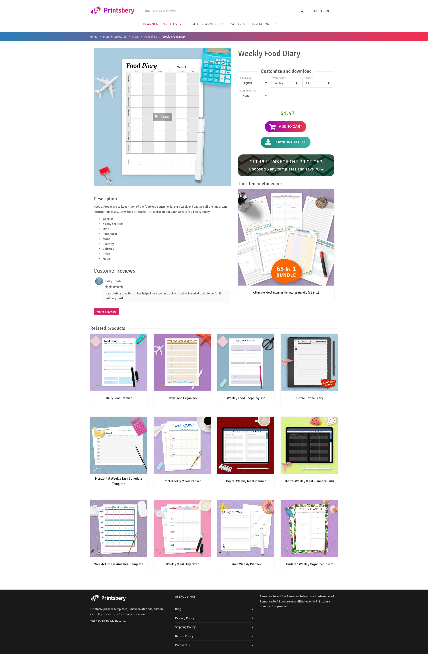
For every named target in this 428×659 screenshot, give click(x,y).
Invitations (262, 24)
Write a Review (106, 312)
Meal (135, 37)
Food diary (150, 37)
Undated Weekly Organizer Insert (309, 564)
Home (93, 37)
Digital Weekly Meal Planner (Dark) (309, 481)
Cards (235, 24)
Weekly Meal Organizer (182, 564)
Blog (178, 609)
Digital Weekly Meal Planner (246, 481)
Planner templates (160, 24)
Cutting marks (248, 90)
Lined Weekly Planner (246, 564)
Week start (278, 78)
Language (245, 78)
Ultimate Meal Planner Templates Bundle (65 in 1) (286, 292)
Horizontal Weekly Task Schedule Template (118, 481)
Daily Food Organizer (182, 398)
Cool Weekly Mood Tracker (182, 481)
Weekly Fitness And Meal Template (118, 564)
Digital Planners (203, 24)
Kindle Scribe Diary (309, 398)
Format (309, 78)
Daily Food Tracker (119, 398)
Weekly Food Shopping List (246, 398)
